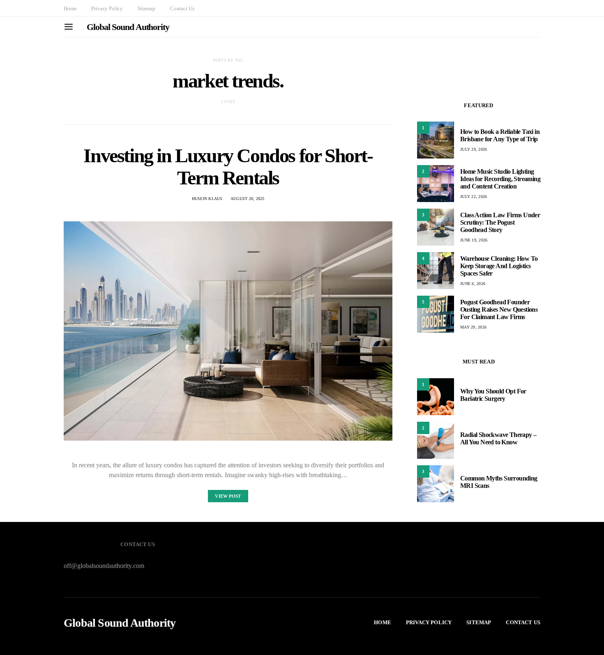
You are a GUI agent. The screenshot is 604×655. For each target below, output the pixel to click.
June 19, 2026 (473, 240)
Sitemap (146, 8)
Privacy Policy (107, 8)
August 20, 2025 (248, 198)
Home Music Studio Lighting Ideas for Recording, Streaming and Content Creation (500, 179)
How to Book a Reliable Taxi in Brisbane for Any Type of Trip (499, 135)
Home (70, 8)
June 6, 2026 (472, 283)
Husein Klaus (207, 198)
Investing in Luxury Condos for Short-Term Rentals (227, 166)
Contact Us (182, 8)
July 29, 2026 (473, 149)
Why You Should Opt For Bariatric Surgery (493, 395)
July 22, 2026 (473, 196)
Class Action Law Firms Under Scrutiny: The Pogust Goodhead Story (500, 222)
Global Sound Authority (128, 27)
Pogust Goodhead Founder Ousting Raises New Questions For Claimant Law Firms (498, 309)
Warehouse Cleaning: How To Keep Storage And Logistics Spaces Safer (498, 266)
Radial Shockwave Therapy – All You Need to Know (498, 438)
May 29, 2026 (473, 327)
